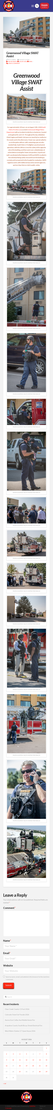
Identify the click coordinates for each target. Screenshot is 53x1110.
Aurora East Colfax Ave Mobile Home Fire (20, 1020)
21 (40, 1066)
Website (8, 965)
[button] (32, 6)
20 (33, 1066)
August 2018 (22, 61)
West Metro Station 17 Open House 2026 (20, 1031)
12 (26, 1060)
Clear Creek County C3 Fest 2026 (17, 1009)
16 (6, 1066)
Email (6, 953)
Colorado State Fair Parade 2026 (17, 1015)
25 (20, 1071)
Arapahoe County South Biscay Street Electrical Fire (23, 1026)
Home (30, 61)
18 (20, 1066)
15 (46, 1060)
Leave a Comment (14, 63)
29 (46, 1071)
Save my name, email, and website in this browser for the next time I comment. (27, 978)
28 (40, 1071)
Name (7, 940)
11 (20, 1060)
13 (33, 1060)
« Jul (4, 1083)
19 (26, 1066)
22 (46, 1066)
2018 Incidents (12, 61)
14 (40, 1060)
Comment (9, 907)
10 (13, 1060)
